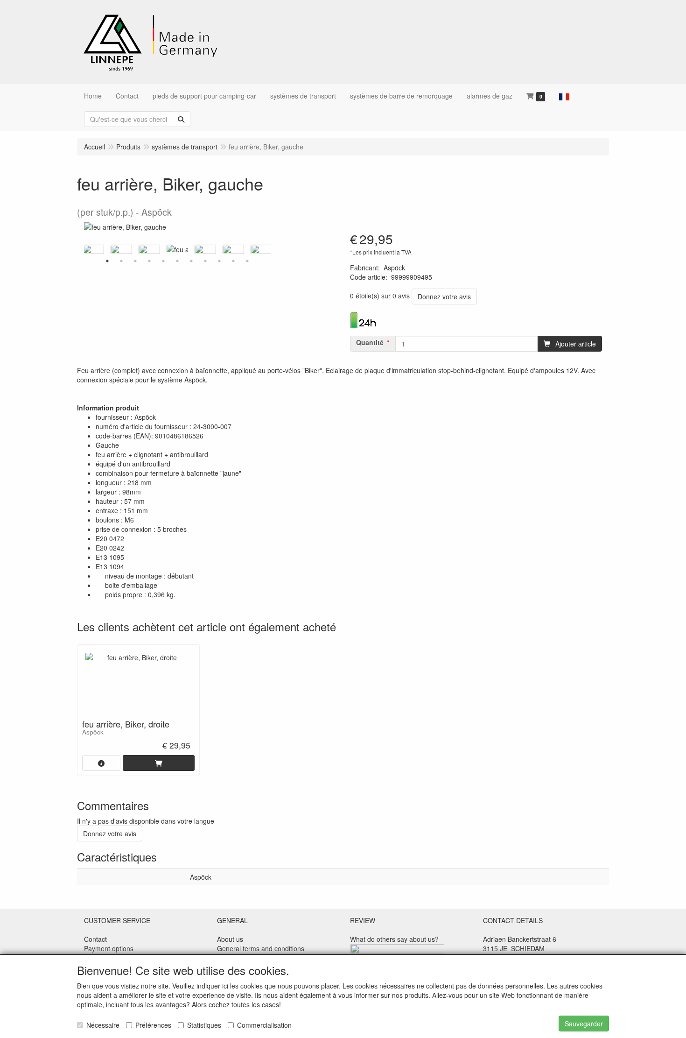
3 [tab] (135, 261)
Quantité (370, 342)
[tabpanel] (177, 249)
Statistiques (204, 1025)
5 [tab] (163, 261)
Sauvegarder (584, 1023)
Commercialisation (264, 1025)
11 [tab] (247, 261)
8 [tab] (205, 261)
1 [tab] (107, 261)
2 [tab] (121, 261)
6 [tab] (177, 261)
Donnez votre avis (444, 296)
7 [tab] (191, 261)
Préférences (153, 1025)
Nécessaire (102, 1025)
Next (273, 249)
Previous (81, 249)
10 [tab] (233, 261)
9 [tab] (219, 261)
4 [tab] (149, 261)
